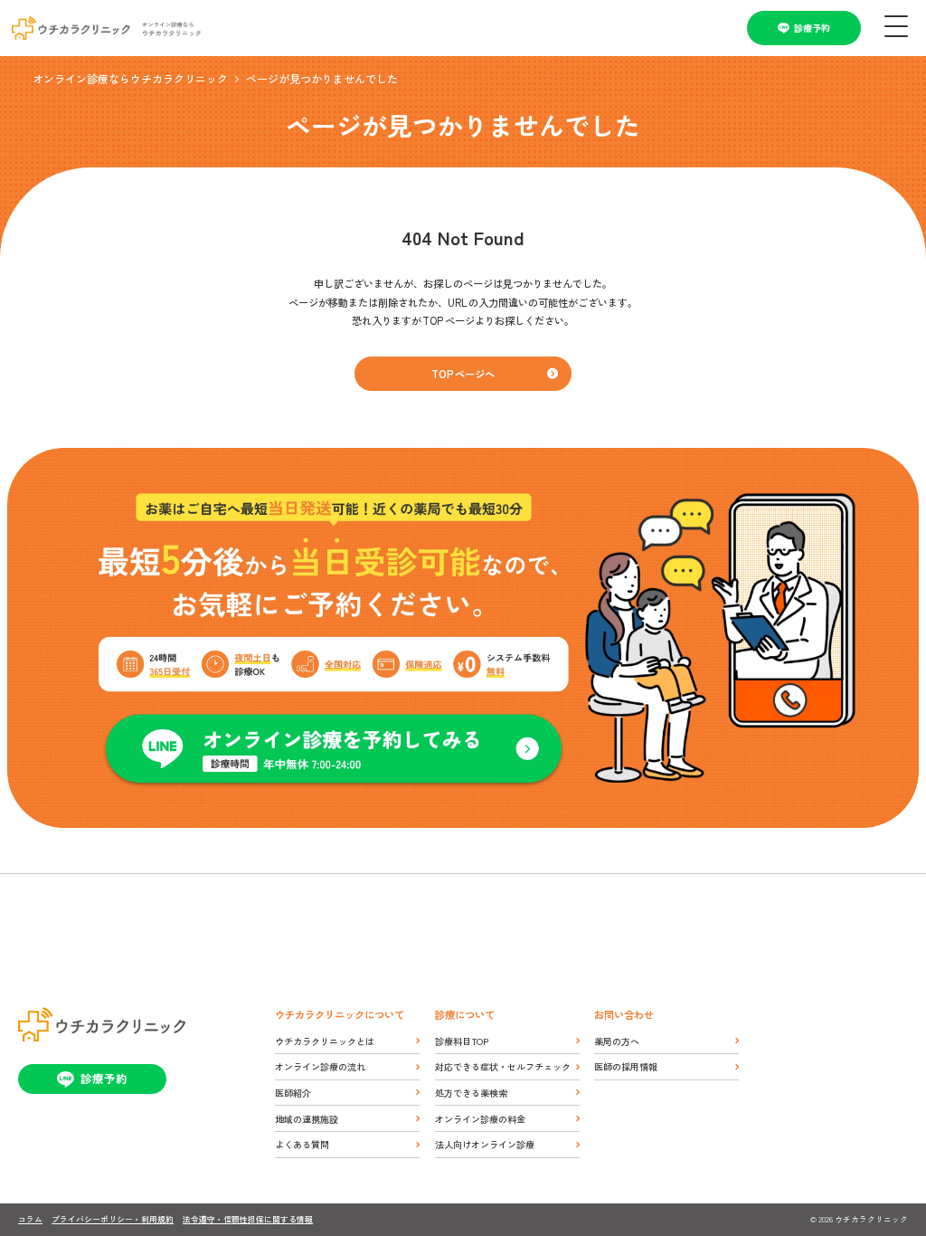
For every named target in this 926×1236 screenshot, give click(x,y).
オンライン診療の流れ (320, 1066)
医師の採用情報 (625, 1066)
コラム (30, 1219)
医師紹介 (293, 1092)
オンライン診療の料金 (480, 1119)
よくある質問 (302, 1144)
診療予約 (812, 27)
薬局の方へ (616, 1041)
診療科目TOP (461, 1041)
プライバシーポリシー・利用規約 (113, 1219)
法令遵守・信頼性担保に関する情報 (248, 1219)
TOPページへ (463, 373)
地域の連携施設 (306, 1119)
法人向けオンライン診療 (484, 1144)
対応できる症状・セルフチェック (503, 1066)
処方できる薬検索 (471, 1092)
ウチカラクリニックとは (324, 1041)
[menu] (893, 28)
